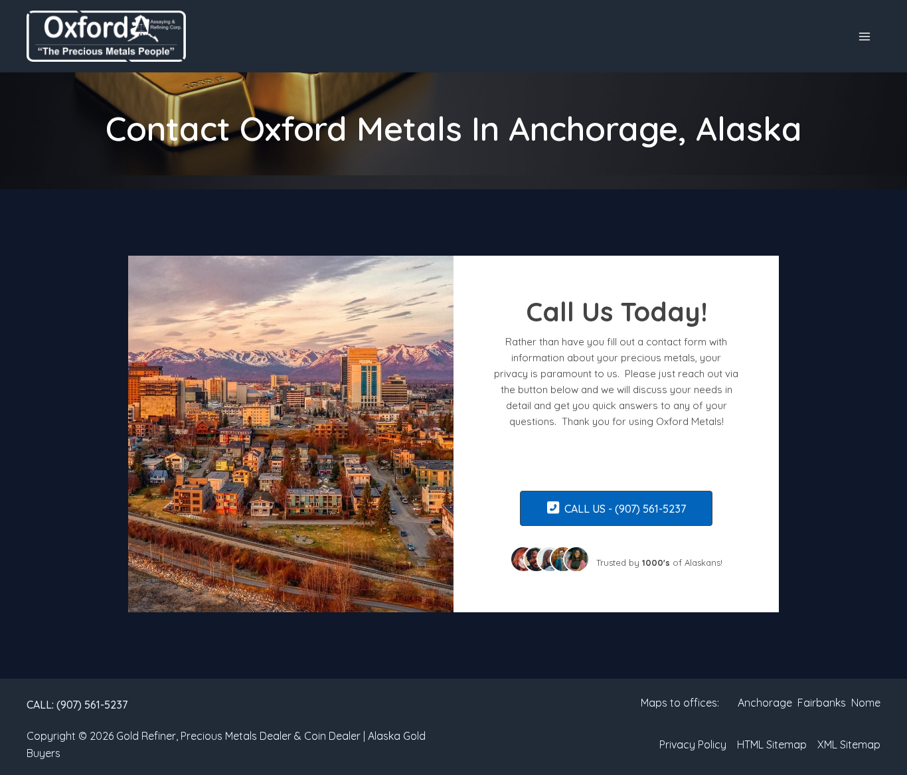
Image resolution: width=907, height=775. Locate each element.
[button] (77, 705)
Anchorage (765, 702)
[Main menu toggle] (864, 36)
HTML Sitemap (772, 744)
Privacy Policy (692, 744)
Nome (864, 702)
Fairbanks (822, 702)
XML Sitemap (848, 744)
